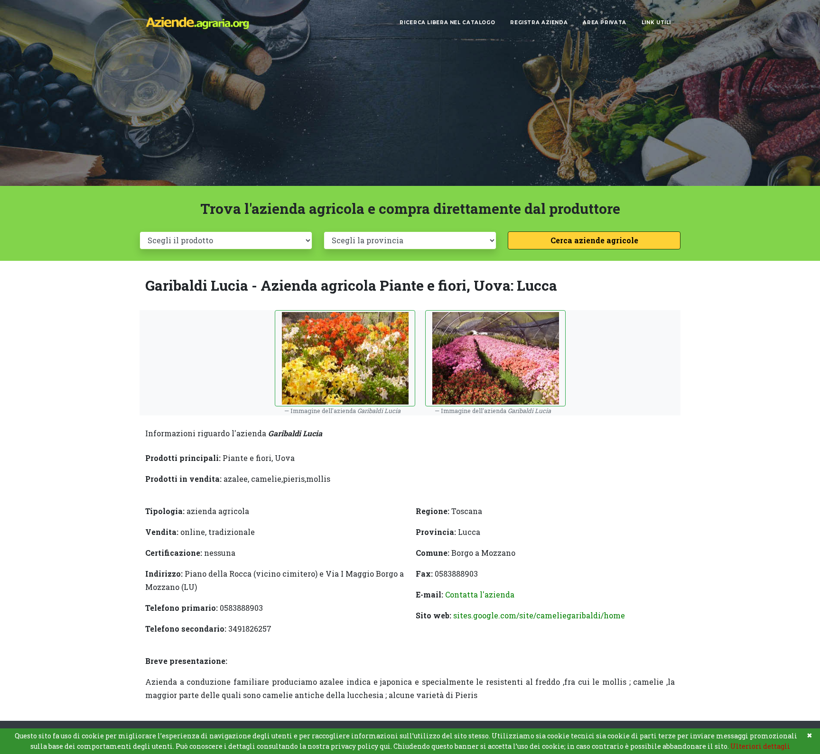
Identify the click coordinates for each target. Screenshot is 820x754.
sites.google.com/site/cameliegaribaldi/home (539, 615)
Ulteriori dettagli (760, 746)
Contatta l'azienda (479, 594)
